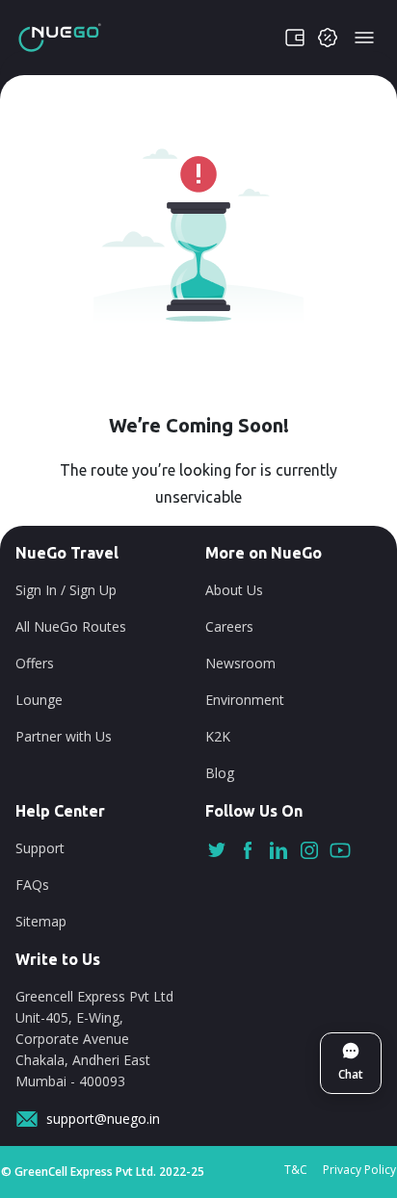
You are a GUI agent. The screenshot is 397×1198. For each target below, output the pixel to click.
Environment (244, 699)
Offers (34, 663)
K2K (217, 736)
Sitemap (40, 921)
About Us (234, 590)
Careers (229, 626)
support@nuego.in (103, 1118)
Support (40, 848)
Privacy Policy (359, 1169)
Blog (219, 773)
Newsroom (240, 663)
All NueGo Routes (70, 626)
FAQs (32, 884)
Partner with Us (63, 736)
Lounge (39, 699)
